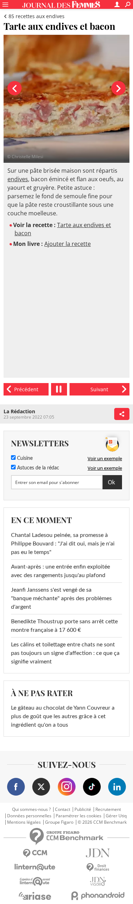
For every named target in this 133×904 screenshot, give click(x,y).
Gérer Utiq (116, 815)
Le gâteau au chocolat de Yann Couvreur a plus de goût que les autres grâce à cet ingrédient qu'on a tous (63, 716)
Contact (62, 809)
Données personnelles (29, 815)
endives (17, 179)
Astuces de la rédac (37, 468)
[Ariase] (35, 896)
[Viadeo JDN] (98, 881)
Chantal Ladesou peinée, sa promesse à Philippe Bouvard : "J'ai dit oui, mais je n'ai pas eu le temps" (63, 543)
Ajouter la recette (67, 244)
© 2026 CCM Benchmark (102, 822)
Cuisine (24, 458)
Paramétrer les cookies (78, 815)
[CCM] (35, 853)
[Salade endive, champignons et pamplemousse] (99, 389)
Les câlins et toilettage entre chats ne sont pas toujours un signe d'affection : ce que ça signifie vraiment (65, 653)
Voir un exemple (105, 458)
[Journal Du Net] (98, 853)
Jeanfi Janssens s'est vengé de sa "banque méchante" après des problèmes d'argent (61, 598)
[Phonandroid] (98, 895)
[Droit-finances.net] (98, 867)
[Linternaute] (35, 867)
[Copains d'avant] (35, 881)
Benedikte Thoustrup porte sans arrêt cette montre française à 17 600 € (64, 626)
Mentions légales (24, 822)
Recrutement (108, 809)
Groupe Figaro (59, 822)
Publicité (82, 809)
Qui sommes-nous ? (31, 809)
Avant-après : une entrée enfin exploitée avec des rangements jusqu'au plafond (60, 571)
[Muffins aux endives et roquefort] (26, 389)
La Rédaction (19, 411)
